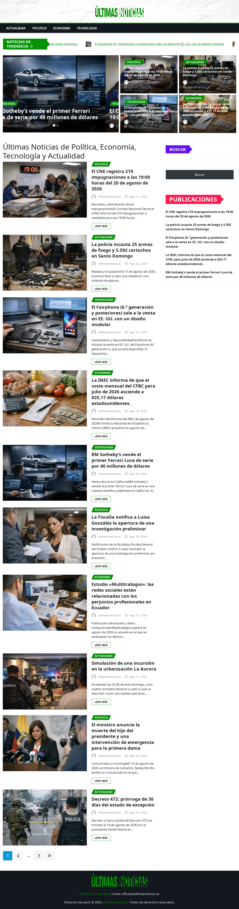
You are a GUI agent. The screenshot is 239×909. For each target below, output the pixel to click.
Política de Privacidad (94, 894)
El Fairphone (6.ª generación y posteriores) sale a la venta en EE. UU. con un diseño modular (148, 111)
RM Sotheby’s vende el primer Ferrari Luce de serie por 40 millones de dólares (122, 460)
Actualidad (16, 28)
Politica (39, 28)
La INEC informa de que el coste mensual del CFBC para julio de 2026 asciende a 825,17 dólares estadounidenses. (206, 109)
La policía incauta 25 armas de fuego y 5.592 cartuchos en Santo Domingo (56, 114)
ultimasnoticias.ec (115, 902)
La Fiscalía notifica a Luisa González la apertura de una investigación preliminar (122, 523)
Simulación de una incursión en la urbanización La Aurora (123, 666)
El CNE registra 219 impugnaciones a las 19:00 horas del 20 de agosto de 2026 (148, 71)
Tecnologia (87, 28)
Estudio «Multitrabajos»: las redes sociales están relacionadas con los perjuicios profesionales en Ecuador (122, 596)
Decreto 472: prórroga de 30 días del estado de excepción (123, 802)
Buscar (177, 149)
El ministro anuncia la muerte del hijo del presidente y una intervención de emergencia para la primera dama (122, 736)
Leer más (101, 226)
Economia (61, 28)
